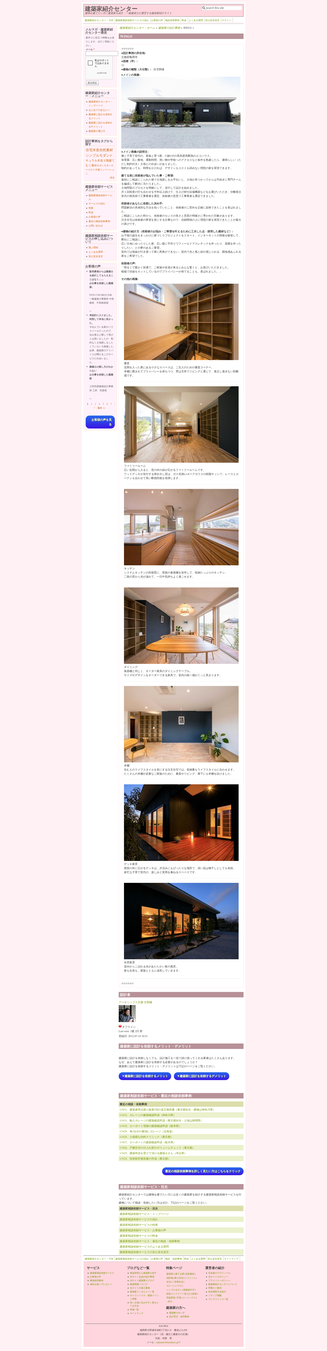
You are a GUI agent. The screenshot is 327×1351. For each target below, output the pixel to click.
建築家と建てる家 (175, 1273)
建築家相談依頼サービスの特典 (139, 1224)
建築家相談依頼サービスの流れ (132, 20)
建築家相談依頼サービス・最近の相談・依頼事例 (150, 1241)
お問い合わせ (96, 225)
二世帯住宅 (177, 1281)
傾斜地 (169, 1277)
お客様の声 (157, 20)
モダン (107, 165)
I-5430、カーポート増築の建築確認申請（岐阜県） (150, 1126)
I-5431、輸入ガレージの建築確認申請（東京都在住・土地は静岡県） (161, 1120)
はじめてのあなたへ (99, 109)
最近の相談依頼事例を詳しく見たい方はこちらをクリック (202, 1171)
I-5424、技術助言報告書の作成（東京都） (145, 1158)
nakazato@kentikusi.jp (168, 1342)
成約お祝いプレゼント (101, 1284)
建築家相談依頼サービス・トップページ (144, 1214)
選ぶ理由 (93, 247)
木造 (95, 150)
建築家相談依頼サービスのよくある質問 (144, 1246)
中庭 (97, 169)
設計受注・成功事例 (179, 1316)
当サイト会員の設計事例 (142, 1276)
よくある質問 (196, 20)
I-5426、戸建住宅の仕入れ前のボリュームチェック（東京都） (157, 1147)
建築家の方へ (176, 1312)
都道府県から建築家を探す (143, 1272)
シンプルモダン (98, 155)
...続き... (170, 1301)
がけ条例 (192, 1293)
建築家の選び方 (97, 131)
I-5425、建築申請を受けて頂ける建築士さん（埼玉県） (153, 1153)
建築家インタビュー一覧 (142, 1291)
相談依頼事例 (172, 20)
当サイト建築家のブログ (142, 1280)
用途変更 (170, 1297)
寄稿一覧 (134, 1309)
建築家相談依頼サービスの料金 (139, 1235)
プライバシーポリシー (219, 1280)
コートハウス (189, 1297)
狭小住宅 (178, 1277)
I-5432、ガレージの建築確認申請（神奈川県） (148, 1115)
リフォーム (190, 1277)
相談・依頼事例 (173, 1258)
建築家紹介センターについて (222, 1284)
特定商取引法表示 (217, 1291)
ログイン (226, 20)
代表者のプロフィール (219, 1272)
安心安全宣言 (212, 20)
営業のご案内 (215, 1287)
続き (112, 177)
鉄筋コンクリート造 (176, 1293)
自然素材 (106, 150)
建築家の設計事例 (169, 27)
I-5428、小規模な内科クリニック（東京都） (146, 1136)
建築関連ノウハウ (139, 1284)
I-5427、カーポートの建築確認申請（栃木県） (148, 1142)
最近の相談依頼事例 (99, 221)
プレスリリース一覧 (218, 1299)
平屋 (179, 1297)
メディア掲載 (215, 1295)
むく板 (90, 165)
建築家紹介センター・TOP (99, 20)
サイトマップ (231, 1258)
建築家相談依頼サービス (102, 1272)
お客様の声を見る (101, 422)
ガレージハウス (174, 1285)
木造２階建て (106, 160)
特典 (91, 207)
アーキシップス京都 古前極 (135, 1002)
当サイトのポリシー (218, 1276)
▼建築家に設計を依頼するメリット (145, 1076)
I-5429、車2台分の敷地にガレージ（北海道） (147, 1131)
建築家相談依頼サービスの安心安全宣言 (144, 1252)
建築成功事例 (96, 1280)
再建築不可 (188, 1289)
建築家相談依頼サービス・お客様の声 (143, 1230)
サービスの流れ (97, 203)
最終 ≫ (101, 407)
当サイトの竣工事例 (140, 1287)
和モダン (99, 165)
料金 (184, 20)
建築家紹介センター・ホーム (137, 27)
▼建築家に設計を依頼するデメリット (201, 1076)
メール (90, 49)
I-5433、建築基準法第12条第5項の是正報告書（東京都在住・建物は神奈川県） (167, 1109)
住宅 (89, 150)
